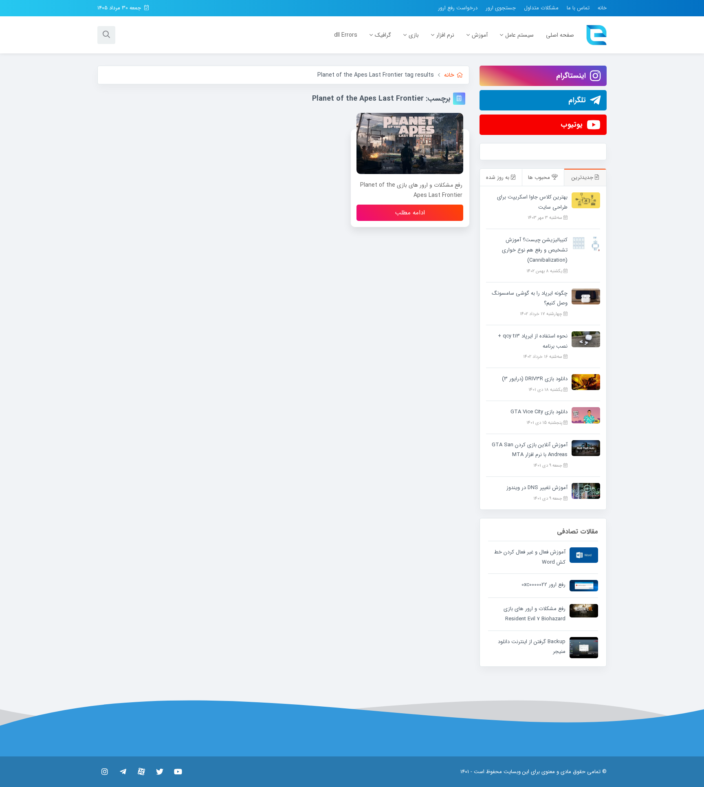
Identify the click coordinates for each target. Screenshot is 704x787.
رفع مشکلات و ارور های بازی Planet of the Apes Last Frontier (411, 190)
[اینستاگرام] (104, 771)
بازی (414, 35)
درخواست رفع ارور (457, 8)
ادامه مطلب (410, 213)
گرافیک (383, 35)
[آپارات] (141, 771)
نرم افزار (445, 35)
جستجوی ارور (501, 8)
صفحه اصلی (560, 35)
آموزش (480, 35)
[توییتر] (159, 771)
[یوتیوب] (178, 771)
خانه (602, 8)
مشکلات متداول (541, 8)
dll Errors (345, 35)
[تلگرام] (123, 771)
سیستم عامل (519, 35)
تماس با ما (578, 8)
